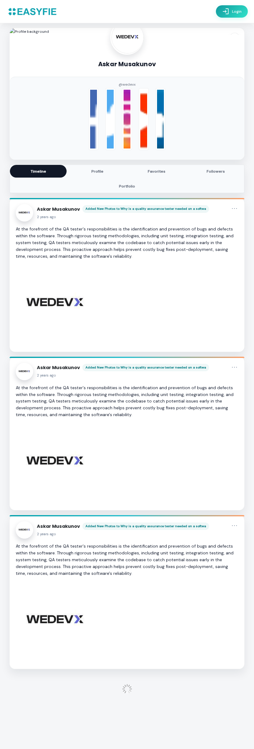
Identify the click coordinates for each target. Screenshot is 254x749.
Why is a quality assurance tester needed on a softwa (163, 209)
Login (232, 11)
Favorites (156, 171)
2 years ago (46, 217)
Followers (216, 171)
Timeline (38, 171)
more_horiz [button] (234, 208)
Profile (97, 171)
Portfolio (127, 186)
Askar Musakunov (58, 209)
